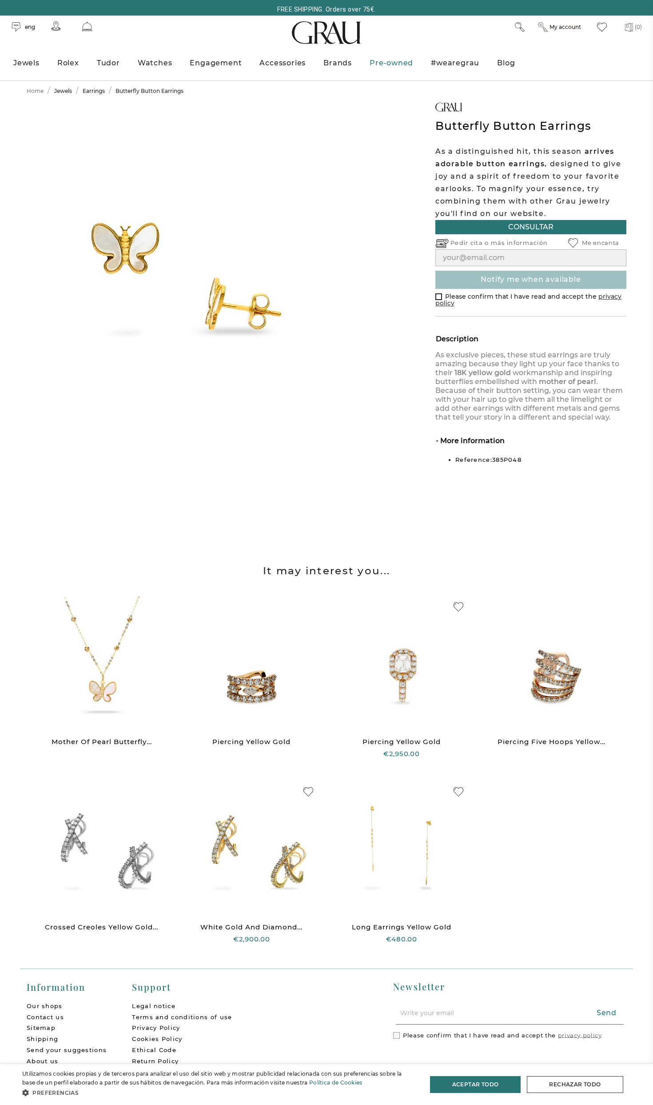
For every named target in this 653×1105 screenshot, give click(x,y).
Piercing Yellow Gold (251, 741)
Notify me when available (531, 279)
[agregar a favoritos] (458, 607)
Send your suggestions (67, 1049)
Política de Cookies (335, 1082)
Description (457, 339)
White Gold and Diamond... (251, 927)
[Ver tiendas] (56, 26)
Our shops (45, 1005)
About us (42, 1061)
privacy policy (580, 1034)
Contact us (45, 1017)
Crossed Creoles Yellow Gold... (101, 927)
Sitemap (41, 1027)
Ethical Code (154, 1049)
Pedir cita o (470, 242)
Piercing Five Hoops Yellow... (551, 741)
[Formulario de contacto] (87, 26)
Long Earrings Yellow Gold (401, 927)
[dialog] (326, 1084)
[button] (218, 1092)
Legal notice (153, 1005)
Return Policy (155, 1061)
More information (471, 440)
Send (607, 1013)
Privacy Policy (156, 1027)
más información (519, 242)
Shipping (42, 1038)
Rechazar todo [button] (575, 1084)
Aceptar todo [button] (475, 1084)
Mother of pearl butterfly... (102, 741)
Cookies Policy (157, 1038)
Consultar (530, 227)
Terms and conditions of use (182, 1017)
